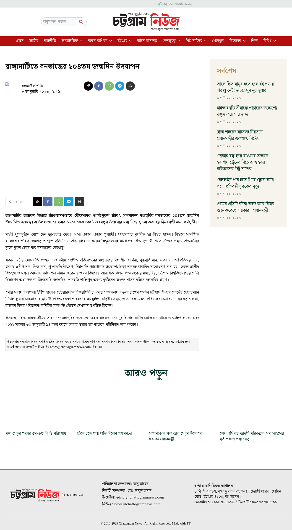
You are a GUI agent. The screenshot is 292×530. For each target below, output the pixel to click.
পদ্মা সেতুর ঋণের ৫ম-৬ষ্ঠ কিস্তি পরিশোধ (35, 433)
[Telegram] (119, 86)
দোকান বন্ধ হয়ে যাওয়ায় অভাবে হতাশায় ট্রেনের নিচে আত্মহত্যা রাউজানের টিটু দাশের (242, 162)
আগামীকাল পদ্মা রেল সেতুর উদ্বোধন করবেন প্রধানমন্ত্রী (175, 436)
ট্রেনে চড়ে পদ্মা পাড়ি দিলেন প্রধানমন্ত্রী (104, 433)
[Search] (81, 21)
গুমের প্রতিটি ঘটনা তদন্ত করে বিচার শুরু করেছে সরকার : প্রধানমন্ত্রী (245, 207)
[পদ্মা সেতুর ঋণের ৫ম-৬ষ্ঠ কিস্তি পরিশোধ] (38, 408)
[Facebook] (98, 86)
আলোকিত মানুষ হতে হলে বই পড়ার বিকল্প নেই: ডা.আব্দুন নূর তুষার (245, 87)
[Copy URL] (88, 86)
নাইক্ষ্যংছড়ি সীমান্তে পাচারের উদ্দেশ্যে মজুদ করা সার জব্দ (247, 111)
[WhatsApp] (109, 86)
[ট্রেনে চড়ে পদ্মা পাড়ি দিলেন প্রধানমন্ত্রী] (110, 408)
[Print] (130, 86)
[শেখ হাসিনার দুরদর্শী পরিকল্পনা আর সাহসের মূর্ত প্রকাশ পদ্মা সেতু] (253, 408)
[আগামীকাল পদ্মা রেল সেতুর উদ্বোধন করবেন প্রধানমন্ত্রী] (181, 408)
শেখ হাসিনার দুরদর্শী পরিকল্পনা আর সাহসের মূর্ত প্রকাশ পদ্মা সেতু (252, 436)
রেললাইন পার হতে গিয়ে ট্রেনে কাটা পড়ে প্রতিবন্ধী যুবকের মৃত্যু (245, 183)
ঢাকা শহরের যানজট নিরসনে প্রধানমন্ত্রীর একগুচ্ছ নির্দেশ (240, 135)
